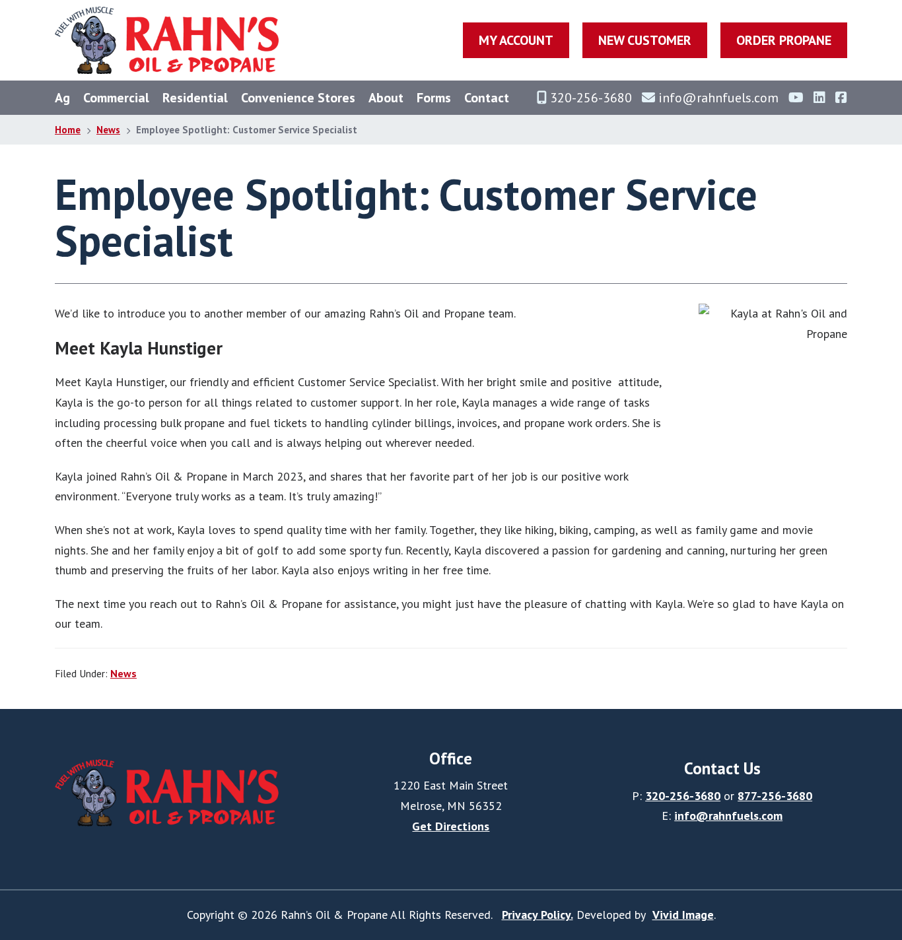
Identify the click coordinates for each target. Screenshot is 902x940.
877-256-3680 (775, 795)
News (123, 673)
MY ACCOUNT (516, 40)
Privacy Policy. (537, 914)
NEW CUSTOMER (644, 40)
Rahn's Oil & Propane (167, 40)
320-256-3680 (682, 795)
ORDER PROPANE (783, 40)
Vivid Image (683, 914)
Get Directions (450, 826)
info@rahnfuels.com (728, 815)
